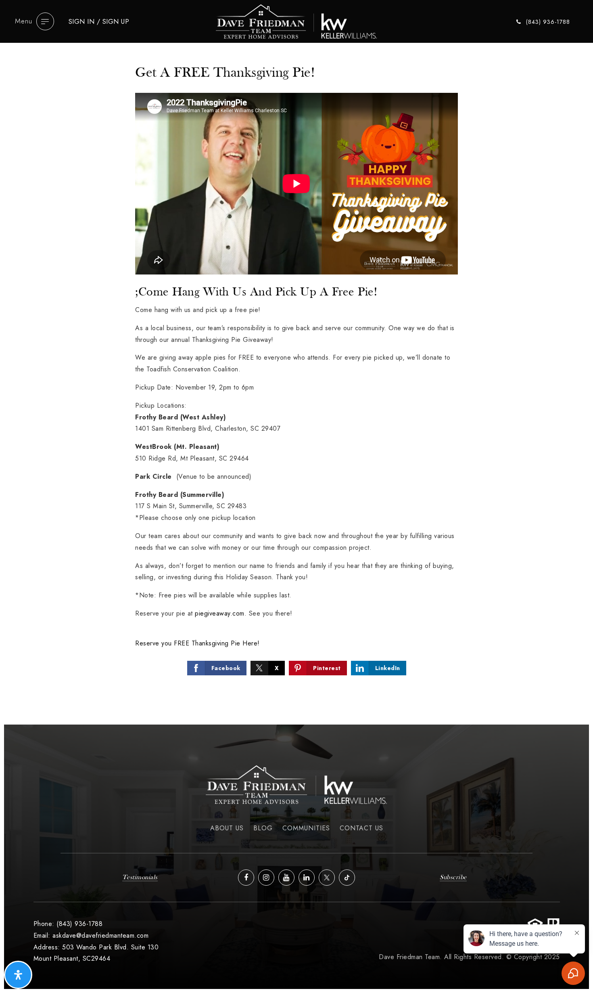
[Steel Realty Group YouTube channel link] (286, 877)
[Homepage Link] (296, 20)
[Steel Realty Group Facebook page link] (246, 877)
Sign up (115, 21)
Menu (23, 21)
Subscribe (453, 877)
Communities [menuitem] (306, 828)
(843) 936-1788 (547, 22)
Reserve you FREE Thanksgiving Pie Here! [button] (197, 643)
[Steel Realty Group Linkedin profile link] (307, 877)
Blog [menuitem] (263, 828)
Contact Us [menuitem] (361, 828)
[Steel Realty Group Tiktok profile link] (347, 877)
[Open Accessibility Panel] (18, 975)
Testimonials (140, 877)
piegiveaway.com (219, 613)
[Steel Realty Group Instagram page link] (266, 877)
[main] (296, 382)
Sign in (82, 21)
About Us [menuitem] (227, 828)
